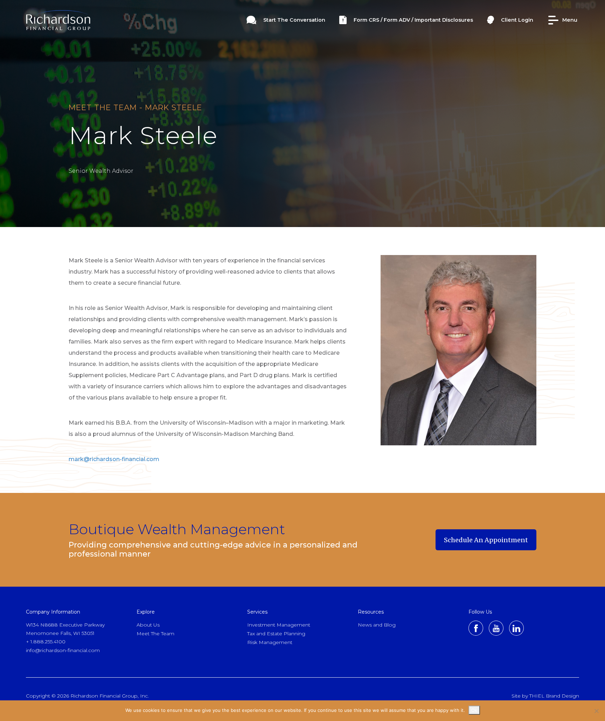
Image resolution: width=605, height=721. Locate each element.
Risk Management (269, 642)
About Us (148, 625)
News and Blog (377, 625)
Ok (474, 710)
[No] (596, 710)
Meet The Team (155, 633)
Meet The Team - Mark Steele (135, 107)
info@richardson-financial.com (63, 650)
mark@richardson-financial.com (114, 459)
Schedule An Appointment (486, 543)
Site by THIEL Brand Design (545, 696)
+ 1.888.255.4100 (45, 641)
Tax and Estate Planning (276, 633)
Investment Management (278, 625)
